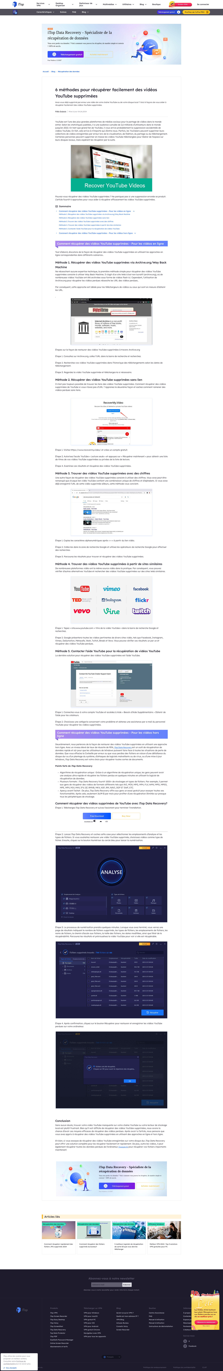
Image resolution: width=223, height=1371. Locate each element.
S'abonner (126, 1285)
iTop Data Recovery (123, 747)
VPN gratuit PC (90, 1320)
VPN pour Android (91, 1326)
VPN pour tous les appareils (95, 1336)
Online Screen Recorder (59, 1343)
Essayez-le (123, 1147)
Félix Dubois (60, 111)
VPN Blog (120, 1320)
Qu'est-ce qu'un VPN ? (125, 1313)
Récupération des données (68, 71)
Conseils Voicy (122, 1326)
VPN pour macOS (91, 1316)
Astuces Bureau (122, 1323)
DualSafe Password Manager (61, 1340)
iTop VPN (53, 1313)
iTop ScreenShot (56, 1326)
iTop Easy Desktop (57, 1320)
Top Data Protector (57, 1333)
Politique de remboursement (154, 1367)
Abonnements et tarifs (59, 1347)
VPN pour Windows (156, 1224)
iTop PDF (53, 1336)
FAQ (150, 1316)
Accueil (46, 71)
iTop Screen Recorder (58, 1316)
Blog (84, 12)
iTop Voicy (54, 1323)
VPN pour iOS (89, 1323)
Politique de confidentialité (184, 1367)
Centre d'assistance (156, 1313)
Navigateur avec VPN (92, 1333)
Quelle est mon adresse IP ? (127, 1316)
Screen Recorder (123, 1330)
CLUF (204, 1367)
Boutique (156, 4)
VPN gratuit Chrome (92, 1330)
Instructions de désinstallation (161, 1326)
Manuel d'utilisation (156, 1320)
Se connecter (203, 4)
